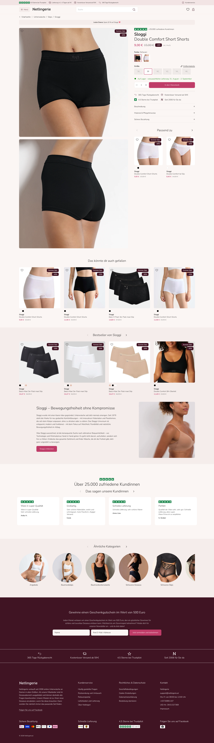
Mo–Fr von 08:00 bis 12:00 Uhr (173, 697)
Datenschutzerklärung (128, 697)
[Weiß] (135, 168)
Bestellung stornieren (127, 701)
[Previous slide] (80, 491)
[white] (146, 58)
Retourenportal (84, 697)
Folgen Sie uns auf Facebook (30, 710)
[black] (138, 58)
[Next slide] (133, 491)
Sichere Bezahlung (141, 119)
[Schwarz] (138, 168)
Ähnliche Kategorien (107, 547)
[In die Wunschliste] (22, 31)
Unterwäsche (39, 17)
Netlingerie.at (29, 736)
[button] (107, 9)
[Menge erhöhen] (146, 85)
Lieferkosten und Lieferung (89, 701)
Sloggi (57, 17)
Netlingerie (164, 689)
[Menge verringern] (136, 85)
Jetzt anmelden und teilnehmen (145, 632)
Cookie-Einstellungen (127, 693)
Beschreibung (139, 106)
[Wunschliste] (188, 9)
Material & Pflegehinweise (145, 113)
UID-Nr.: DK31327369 (169, 705)
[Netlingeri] (41, 9)
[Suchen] (134, 9)
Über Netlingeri (84, 705)
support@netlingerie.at (169, 693)
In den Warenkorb (172, 85)
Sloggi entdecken (47, 449)
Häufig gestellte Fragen (87, 689)
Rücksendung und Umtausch (89, 693)
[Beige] (26, 385)
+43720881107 (167, 701)
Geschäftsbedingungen (128, 689)
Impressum (164, 708)
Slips (50, 17)
